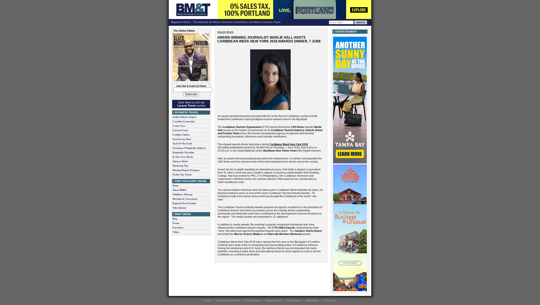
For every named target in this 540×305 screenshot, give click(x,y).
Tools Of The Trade (182, 143)
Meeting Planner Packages (186, 170)
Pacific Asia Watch (182, 174)
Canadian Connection (184, 121)
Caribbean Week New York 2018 (289, 144)
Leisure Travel (253, 300)
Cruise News (179, 126)
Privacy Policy (273, 300)
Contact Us (329, 300)
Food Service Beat (182, 139)
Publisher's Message (183, 194)
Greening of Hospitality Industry (189, 148)
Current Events (180, 130)
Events (176, 223)
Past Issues (178, 227)
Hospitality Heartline (183, 152)
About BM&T (179, 190)
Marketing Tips (180, 165)
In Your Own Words (183, 157)
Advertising (311, 300)
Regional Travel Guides (184, 203)
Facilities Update (181, 134)
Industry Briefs (180, 161)
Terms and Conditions (227, 300)
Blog (175, 218)
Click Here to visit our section (191, 104)
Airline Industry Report (185, 117)
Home (176, 185)
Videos (176, 232)
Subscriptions (179, 207)
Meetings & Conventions (185, 199)
